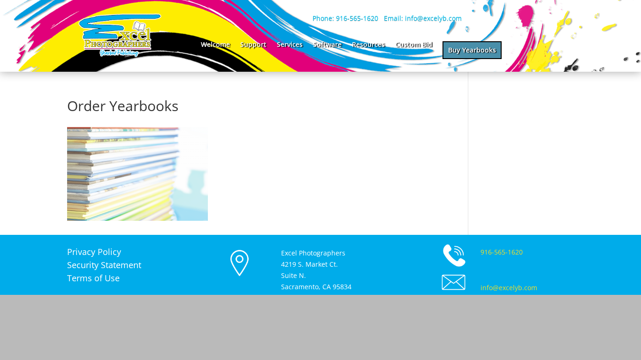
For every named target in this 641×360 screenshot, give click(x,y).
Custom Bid (413, 45)
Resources (368, 45)
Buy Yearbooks (472, 49)
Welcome (215, 45)
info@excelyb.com (509, 287)
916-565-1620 (502, 252)
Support (253, 45)
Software (327, 45)
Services (290, 45)
